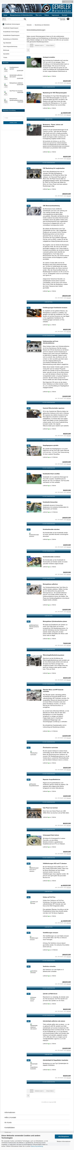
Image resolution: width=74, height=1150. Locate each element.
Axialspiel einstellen (49, 57)
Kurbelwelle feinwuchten (50, 502)
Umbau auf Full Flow (49, 897)
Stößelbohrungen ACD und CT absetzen (55, 863)
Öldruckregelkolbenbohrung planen (53, 655)
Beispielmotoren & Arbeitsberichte (21, 15)
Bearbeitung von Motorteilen (10, 39)
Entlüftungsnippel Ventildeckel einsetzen (55, 307)
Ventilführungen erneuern (50, 932)
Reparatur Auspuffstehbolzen (51, 779)
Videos (46, 15)
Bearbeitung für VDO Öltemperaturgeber (55, 92)
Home (5, 15)
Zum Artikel (49, 119)
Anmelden (13, 122)
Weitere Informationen (63, 1141)
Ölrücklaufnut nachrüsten (50, 747)
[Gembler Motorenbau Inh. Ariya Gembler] (37, 8)
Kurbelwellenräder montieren (51, 556)
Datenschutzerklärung (37, 1146)
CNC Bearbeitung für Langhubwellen (54, 168)
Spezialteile (6, 54)
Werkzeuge (6, 50)
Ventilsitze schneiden (49, 966)
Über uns (39, 15)
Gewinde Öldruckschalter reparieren (53, 408)
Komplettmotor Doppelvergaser (11, 35)
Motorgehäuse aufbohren (50, 584)
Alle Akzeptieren (63, 1136)
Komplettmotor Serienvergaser (11, 31)
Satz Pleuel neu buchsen (50, 808)
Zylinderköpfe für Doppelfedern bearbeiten (55, 1060)
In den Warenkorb (49, 87)
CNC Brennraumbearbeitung (51, 205)
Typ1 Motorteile (7, 43)
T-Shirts (5, 57)
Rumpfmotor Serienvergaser (12, 24)
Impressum (55, 15)
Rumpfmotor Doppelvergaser (10, 28)
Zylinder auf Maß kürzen (50, 993)
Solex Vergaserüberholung (10, 46)
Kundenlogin (68, 2)
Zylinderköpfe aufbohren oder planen (54, 1021)
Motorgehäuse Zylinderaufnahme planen (55, 621)
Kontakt (64, 15)
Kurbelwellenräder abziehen (51, 529)
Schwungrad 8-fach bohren (51, 835)
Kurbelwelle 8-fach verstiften (51, 473)
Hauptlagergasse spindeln (50, 445)
